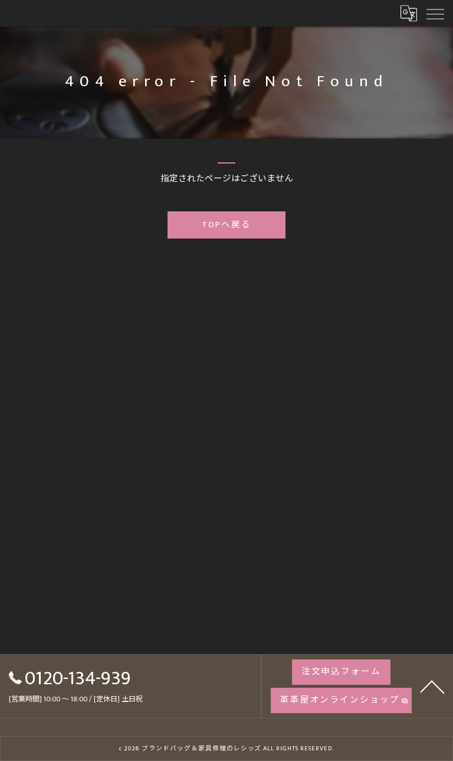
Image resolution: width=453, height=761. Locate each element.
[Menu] (434, 13)
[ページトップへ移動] (432, 686)
